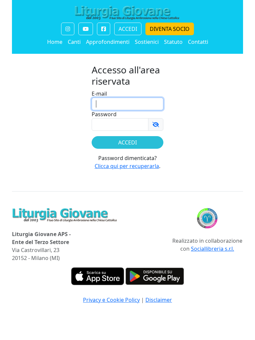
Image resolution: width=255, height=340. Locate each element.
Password (104, 114)
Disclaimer (158, 299)
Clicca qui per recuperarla (127, 166)
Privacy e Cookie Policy (111, 299)
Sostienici (147, 41)
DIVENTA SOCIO (170, 29)
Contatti (198, 41)
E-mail (99, 93)
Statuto (173, 41)
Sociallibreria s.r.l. (212, 248)
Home (54, 41)
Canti (74, 41)
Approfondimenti (107, 41)
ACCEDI (128, 29)
